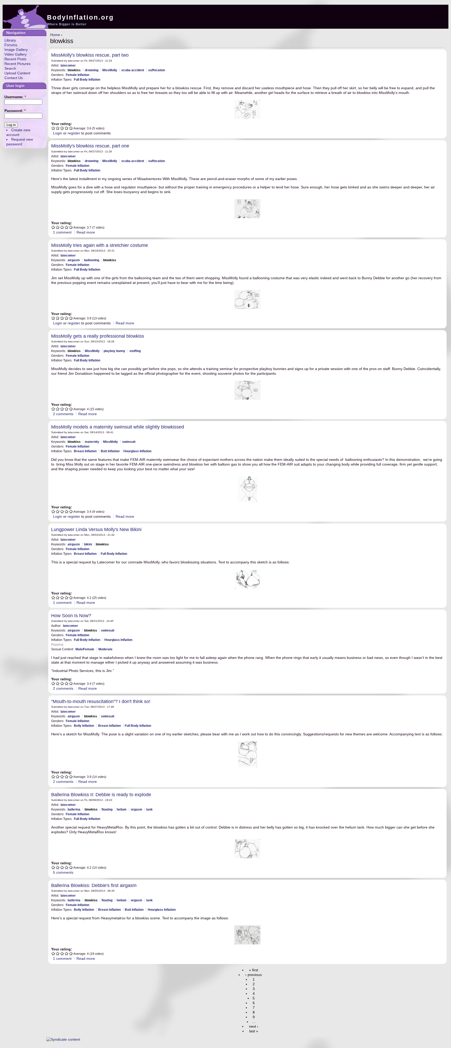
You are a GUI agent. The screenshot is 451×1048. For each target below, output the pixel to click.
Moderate (105, 649)
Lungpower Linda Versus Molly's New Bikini (96, 529)
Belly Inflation (84, 725)
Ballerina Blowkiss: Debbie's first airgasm (94, 885)
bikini (88, 544)
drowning (91, 70)
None (69, 644)
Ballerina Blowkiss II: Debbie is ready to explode (101, 794)
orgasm (136, 809)
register (74, 133)
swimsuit (128, 441)
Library (10, 40)
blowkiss (74, 70)
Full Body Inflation (87, 79)
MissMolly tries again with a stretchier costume (99, 245)
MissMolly (109, 70)
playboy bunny (114, 351)
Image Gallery (16, 49)
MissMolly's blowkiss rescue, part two (90, 55)
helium (122, 809)
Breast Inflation (85, 451)
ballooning (91, 260)
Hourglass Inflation (137, 451)
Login (57, 133)
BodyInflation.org (80, 17)
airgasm (74, 260)
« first (253, 970)
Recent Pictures (17, 64)
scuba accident (132, 70)
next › (253, 1026)
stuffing (135, 351)
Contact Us (13, 78)
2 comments (63, 414)
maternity (92, 441)
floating (107, 809)
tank (149, 809)
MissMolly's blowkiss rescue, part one (90, 145)
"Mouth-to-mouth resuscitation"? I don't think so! (100, 701)
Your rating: (61, 124)
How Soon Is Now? (71, 615)
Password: (15, 111)
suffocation (156, 70)
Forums (10, 45)
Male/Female (84, 649)
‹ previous (253, 975)
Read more (85, 232)
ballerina (74, 809)
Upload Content (17, 73)
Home (55, 35)
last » (253, 1031)
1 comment (62, 232)
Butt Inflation (110, 451)
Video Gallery (15, 54)
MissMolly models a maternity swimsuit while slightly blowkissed (117, 427)
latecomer (68, 65)
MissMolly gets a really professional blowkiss (97, 336)
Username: (15, 97)
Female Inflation (77, 74)
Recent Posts (15, 59)
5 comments (63, 872)
